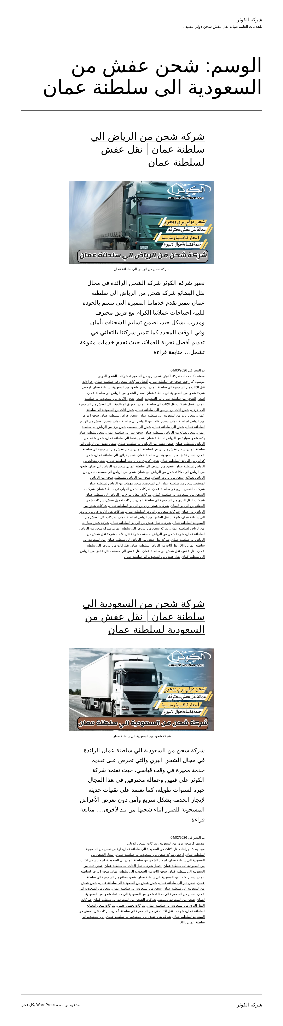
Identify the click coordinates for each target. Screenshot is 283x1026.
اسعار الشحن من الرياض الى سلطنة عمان (116, 393)
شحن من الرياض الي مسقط (116, 472)
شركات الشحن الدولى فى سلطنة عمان (123, 489)
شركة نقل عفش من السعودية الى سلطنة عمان (138, 916)
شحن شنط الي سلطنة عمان (125, 438)
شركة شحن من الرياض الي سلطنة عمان (140, 528)
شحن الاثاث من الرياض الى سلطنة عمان (140, 421)
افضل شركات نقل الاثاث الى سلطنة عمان (166, 404)
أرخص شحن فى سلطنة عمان (170, 381)
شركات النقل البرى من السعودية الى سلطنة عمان (170, 500)
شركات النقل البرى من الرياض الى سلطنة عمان (118, 494)
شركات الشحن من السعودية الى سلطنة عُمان (124, 899)
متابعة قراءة (168, 352)
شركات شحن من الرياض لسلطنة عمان (153, 511)
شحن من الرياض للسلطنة (132, 477)
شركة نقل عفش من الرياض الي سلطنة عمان (138, 539)
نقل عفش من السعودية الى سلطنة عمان (152, 556)
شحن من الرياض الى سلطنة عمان (150, 466)
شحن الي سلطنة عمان (168, 427)
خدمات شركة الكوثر (177, 376)
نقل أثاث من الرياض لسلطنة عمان (154, 545)
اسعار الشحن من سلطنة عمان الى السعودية (175, 398)
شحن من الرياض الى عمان (107, 466)
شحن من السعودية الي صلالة (175, 894)
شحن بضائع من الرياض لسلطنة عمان (170, 432)
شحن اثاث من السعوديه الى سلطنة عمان (167, 415)
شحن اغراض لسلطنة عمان (119, 415)
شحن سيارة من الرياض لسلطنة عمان (172, 438)
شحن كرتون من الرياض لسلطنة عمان (133, 460)
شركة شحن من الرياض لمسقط (162, 534)
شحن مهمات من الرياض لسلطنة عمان (114, 483)
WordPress (45, 1005)
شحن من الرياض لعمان (168, 477)
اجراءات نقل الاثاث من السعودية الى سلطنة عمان (156, 849)
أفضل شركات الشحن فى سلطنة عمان (121, 381)
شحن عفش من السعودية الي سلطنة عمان (166, 455)
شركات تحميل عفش (120, 500)
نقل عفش (188, 551)
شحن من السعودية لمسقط (176, 899)
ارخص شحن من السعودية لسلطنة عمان (120, 387)
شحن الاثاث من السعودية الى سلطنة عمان (166, 877)
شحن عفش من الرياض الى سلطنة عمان (146, 443)
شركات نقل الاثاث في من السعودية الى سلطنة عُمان (148, 911)
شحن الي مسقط (139, 427)
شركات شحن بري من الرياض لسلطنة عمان (139, 505)
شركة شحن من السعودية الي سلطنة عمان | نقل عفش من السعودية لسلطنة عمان (144, 616)
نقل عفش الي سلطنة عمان (161, 551)
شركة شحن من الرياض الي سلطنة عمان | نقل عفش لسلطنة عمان (148, 149)
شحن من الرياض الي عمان (156, 472)
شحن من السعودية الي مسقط (133, 894)
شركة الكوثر (249, 20)
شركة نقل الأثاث (128, 534)
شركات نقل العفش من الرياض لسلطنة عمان (149, 517)
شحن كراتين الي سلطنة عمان (115, 455)
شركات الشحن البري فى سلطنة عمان (178, 489)
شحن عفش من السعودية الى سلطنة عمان (128, 883)
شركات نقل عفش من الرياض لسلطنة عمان (141, 523)
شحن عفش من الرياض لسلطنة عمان (159, 449)
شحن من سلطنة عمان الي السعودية (167, 483)
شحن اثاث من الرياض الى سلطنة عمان (162, 410)
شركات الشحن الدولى (113, 376)
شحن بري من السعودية (146, 376)
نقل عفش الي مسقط (125, 551)
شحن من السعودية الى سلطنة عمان (137, 888)
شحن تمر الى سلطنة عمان (124, 432)
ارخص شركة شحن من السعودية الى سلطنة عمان (150, 854)
